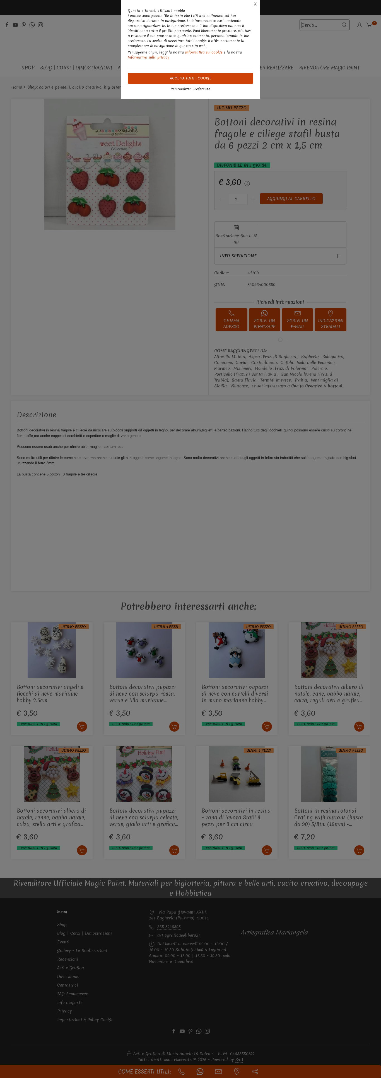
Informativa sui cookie (204, 52)
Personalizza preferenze (190, 89)
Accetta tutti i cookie (190, 78)
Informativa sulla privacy (148, 57)
